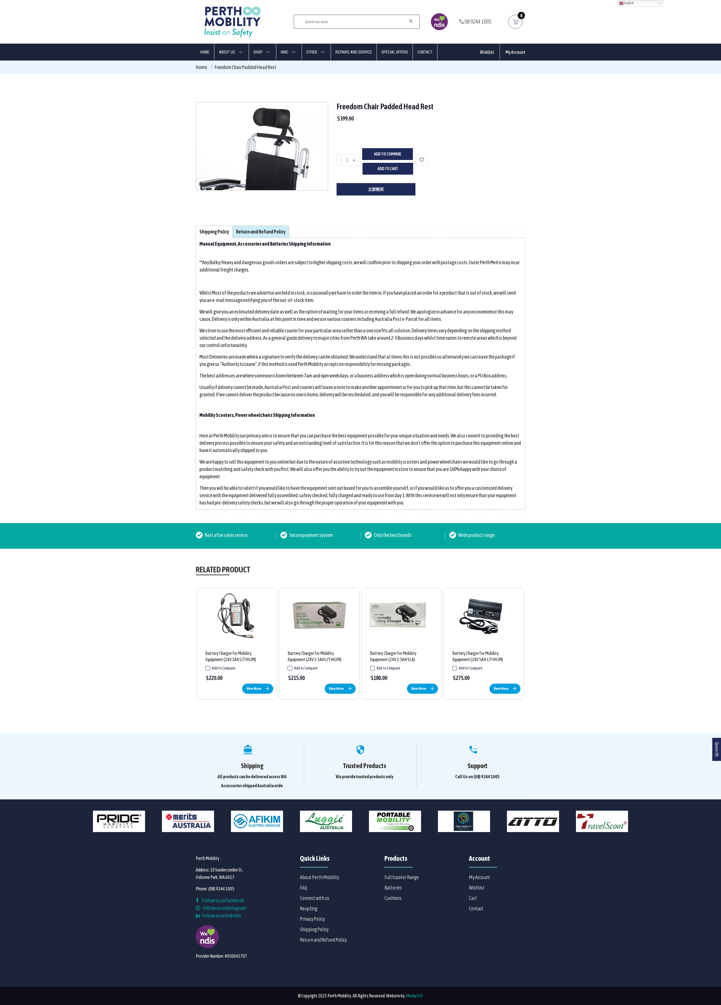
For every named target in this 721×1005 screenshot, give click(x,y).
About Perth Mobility (319, 877)
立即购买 (376, 189)
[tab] (214, 232)
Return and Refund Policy (323, 940)
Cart (473, 898)
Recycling (308, 908)
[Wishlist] (421, 160)
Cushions (393, 898)
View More (253, 688)
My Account (515, 52)
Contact (476, 908)
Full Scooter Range (401, 877)
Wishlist (487, 52)
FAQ (303, 888)
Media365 (414, 995)
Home (201, 67)
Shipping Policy (314, 929)
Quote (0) (717, 749)
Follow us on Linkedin (221, 916)
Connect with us (314, 898)
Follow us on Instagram (224, 908)
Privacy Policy (312, 919)
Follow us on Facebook (222, 900)
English (629, 3)
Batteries (393, 888)
